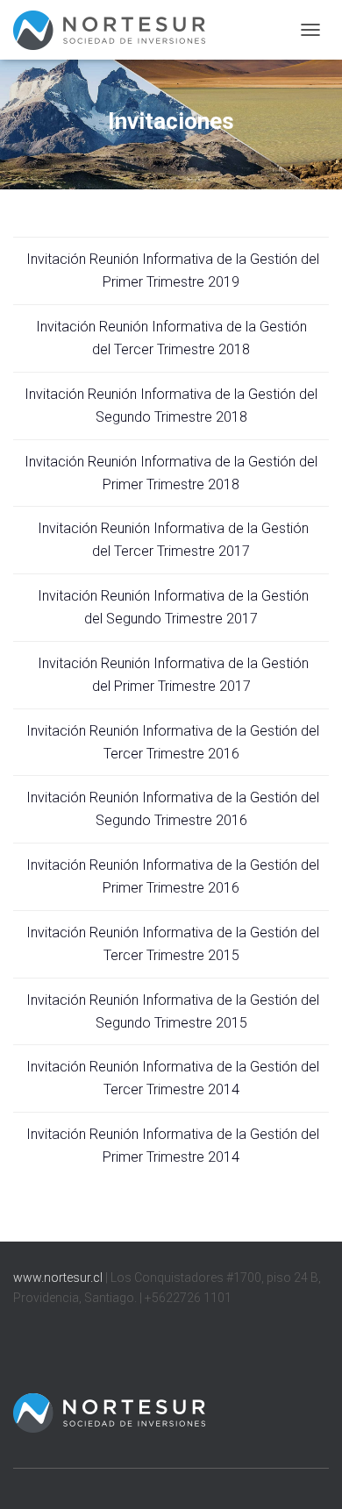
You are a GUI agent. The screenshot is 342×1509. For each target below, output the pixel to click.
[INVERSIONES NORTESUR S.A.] (115, 30)
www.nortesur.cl (58, 1278)
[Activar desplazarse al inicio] (307, 1474)
